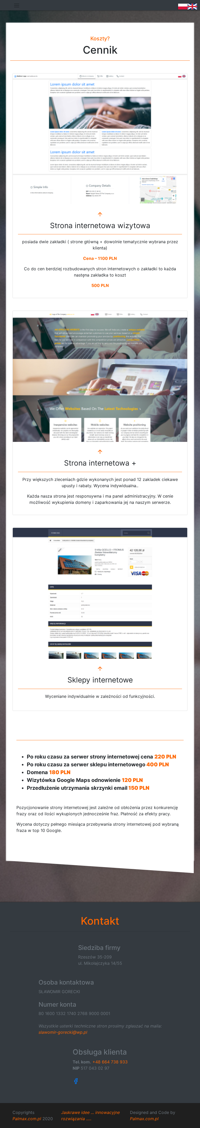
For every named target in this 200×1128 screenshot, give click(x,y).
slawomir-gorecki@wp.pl (63, 1032)
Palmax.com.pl (26, 1118)
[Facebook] (100, 1080)
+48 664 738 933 (110, 1061)
